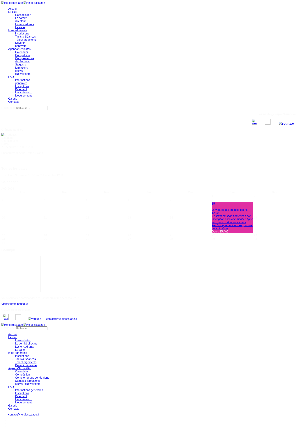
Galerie (12, 98)
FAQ (11, 76)
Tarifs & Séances (25, 36)
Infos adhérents (17, 30)
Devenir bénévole (20, 44)
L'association (23, 14)
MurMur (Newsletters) (23, 72)
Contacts (13, 101)
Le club (12, 11)
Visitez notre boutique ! (15, 303)
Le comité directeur (21, 20)
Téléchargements (25, 39)
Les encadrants (24, 24)
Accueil (12, 8)
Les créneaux (23, 92)
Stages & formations (21, 66)
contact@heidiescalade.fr (61, 318)
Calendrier (21, 52)
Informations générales (22, 82)
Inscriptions (22, 33)
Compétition (22, 55)
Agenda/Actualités (19, 49)
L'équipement (23, 95)
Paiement (21, 89)
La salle (20, 27)
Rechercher (8, 107)
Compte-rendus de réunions (24, 60)
